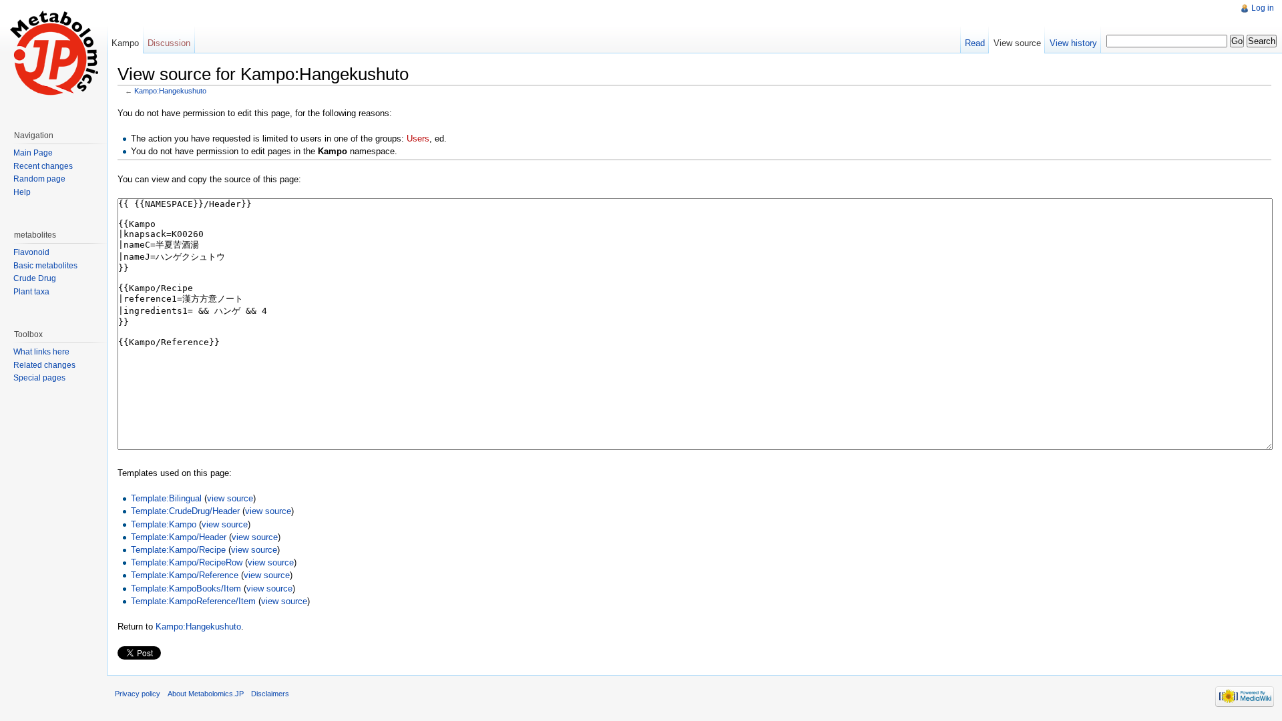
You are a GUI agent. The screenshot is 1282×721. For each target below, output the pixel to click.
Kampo (125, 43)
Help (22, 192)
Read (975, 43)
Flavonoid (31, 252)
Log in (1262, 8)
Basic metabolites (45, 265)
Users (418, 139)
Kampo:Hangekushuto (170, 91)
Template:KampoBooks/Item (186, 588)
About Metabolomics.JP (206, 694)
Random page (39, 179)
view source (230, 498)
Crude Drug (34, 278)
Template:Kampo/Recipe (178, 550)
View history (1073, 43)
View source (1017, 43)
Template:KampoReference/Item (193, 601)
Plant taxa (31, 291)
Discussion (169, 43)
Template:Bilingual (166, 498)
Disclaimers (270, 694)
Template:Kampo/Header (178, 537)
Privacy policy (137, 694)
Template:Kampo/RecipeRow (186, 562)
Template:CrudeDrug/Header (185, 511)
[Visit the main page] (53, 53)
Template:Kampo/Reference (184, 575)
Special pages (39, 378)
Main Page (33, 153)
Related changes (44, 365)
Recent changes (43, 166)
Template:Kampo (163, 524)
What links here (41, 351)
